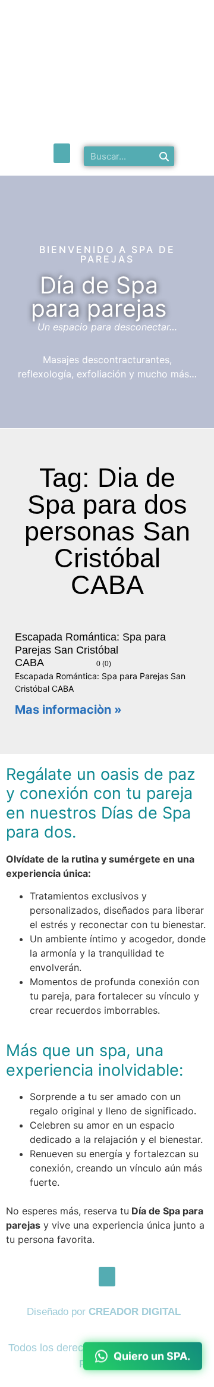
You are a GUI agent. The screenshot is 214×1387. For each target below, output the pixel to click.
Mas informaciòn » (68, 709)
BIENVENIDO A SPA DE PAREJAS (107, 254)
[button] (62, 153)
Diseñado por (104, 1311)
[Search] (164, 156)
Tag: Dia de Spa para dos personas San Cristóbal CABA (107, 531)
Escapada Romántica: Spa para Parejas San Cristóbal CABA (90, 649)
